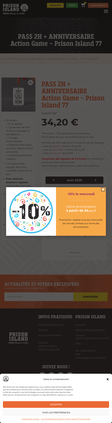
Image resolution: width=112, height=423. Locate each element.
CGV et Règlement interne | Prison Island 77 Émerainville (65, 419)
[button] (107, 379)
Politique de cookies (30, 419)
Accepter (56, 404)
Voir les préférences (56, 412)
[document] (56, 211)
